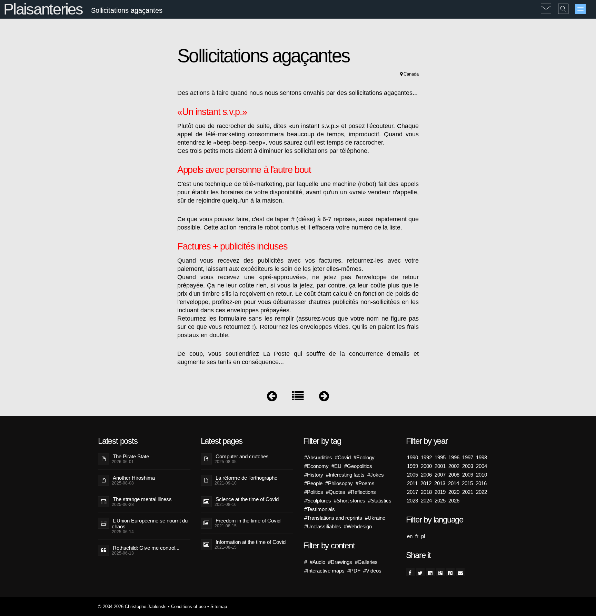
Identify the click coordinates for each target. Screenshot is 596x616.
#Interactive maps (324, 571)
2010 (481, 475)
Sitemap (218, 606)
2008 (453, 475)
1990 (412, 457)
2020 (453, 492)
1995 (440, 457)
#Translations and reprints (333, 518)
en (410, 536)
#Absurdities (318, 457)
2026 (453, 500)
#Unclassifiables (322, 526)
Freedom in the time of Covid (248, 521)
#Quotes (335, 492)
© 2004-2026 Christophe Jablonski (132, 606)
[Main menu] (580, 9)
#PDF (353, 571)
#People (313, 483)
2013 (439, 483)
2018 (426, 492)
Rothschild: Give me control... (146, 548)
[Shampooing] (272, 398)
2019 (440, 492)
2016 (481, 483)
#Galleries (366, 562)
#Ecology (364, 457)
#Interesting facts (345, 475)
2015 (467, 483)
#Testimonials (319, 509)
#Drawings (340, 562)
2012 (425, 483)
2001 (440, 466)
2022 (481, 492)
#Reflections (362, 492)
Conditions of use (188, 606)
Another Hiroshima (134, 478)
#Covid (343, 457)
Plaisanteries (43, 9)
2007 (440, 475)
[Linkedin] (430, 572)
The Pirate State (131, 456)
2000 (426, 466)
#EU (336, 466)
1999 (412, 466)
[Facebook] (410, 572)
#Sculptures (317, 500)
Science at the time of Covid (247, 499)
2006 (426, 475)
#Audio (317, 562)
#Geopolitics (358, 466)
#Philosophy (339, 483)
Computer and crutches (242, 456)
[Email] (460, 572)
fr (416, 536)
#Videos (372, 571)
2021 (467, 492)
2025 (440, 500)
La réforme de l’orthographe (246, 478)
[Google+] (440, 572)
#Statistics (379, 500)
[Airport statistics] (324, 398)
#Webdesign (358, 526)
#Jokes (375, 475)
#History (313, 475)
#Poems (365, 483)
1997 (467, 457)
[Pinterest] (450, 572)
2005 (412, 475)
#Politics (313, 492)
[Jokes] (298, 398)
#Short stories (349, 500)
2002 (453, 466)
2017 (412, 492)
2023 (412, 500)
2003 (467, 466)
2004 (481, 466)
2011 (412, 483)
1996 (453, 457)
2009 (467, 475)
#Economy (316, 466)
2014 (453, 483)
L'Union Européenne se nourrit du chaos (150, 523)
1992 (426, 457)
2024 (426, 500)
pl (423, 536)
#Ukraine (375, 518)
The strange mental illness (142, 499)
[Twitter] (420, 572)
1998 (481, 457)
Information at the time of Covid (251, 542)
